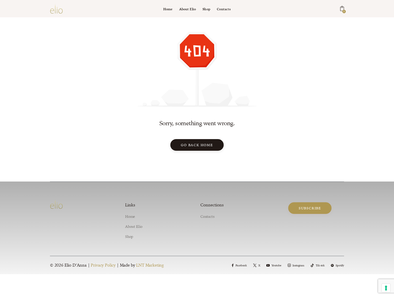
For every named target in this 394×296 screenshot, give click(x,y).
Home (130, 216)
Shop (129, 236)
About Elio (134, 226)
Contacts (207, 216)
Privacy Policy (103, 265)
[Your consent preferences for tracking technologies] (386, 288)
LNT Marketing (150, 265)
